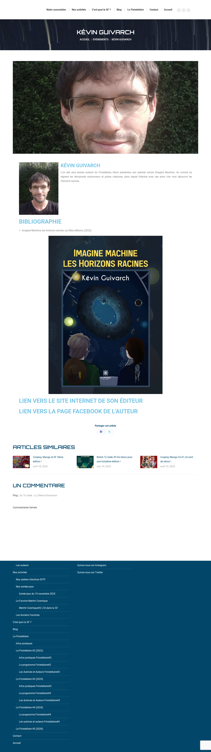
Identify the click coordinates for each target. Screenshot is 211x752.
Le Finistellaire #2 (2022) (29, 650)
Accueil (17, 742)
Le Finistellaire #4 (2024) (29, 707)
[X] (109, 431)
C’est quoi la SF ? (22, 622)
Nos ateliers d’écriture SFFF (31, 579)
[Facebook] (101, 431)
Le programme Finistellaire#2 (35, 664)
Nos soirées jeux (25, 586)
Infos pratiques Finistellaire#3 (35, 686)
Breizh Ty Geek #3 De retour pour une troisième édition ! (114, 459)
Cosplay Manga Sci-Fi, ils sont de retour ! (176, 459)
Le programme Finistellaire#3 (35, 693)
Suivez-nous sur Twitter (90, 572)
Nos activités (20, 572)
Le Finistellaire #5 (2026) (29, 728)
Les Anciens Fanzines (28, 615)
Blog (15, 629)
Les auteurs (22, 565)
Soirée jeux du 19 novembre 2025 (37, 593)
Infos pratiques (24, 643)
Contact (17, 735)
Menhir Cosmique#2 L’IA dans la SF (38, 607)
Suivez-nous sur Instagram (91, 565)
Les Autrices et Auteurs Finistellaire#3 (39, 700)
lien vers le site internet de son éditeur (81, 400)
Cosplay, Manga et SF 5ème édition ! (48, 459)
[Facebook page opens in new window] (179, 10)
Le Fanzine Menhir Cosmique (32, 600)
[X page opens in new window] (188, 10)
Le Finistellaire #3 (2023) (29, 679)
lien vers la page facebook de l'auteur (78, 411)
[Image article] (21, 462)
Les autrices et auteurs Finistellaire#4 (39, 721)
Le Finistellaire (21, 636)
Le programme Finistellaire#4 (35, 714)
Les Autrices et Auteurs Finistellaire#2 (39, 671)
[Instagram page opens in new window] (184, 10)
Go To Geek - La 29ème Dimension (38, 495)
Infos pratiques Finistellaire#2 (35, 657)
